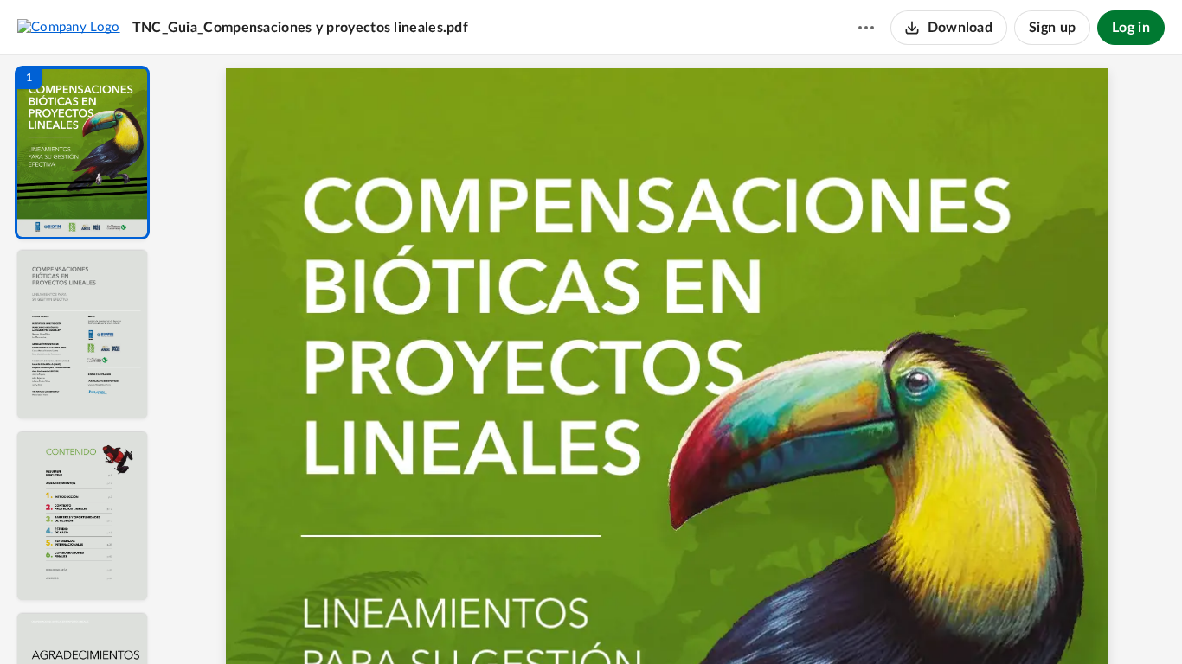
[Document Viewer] (673, 359)
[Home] (68, 26)
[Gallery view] (802, 621)
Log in (1131, 28)
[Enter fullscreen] (833, 621)
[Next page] (639, 621)
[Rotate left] (769, 621)
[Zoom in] (734, 621)
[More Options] (866, 27)
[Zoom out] (675, 621)
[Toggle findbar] (546, 621)
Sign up (1052, 28)
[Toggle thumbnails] (515, 621)
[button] (82, 152)
